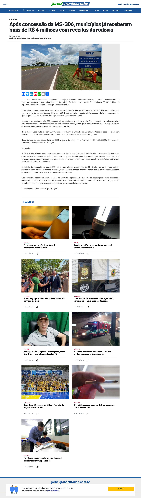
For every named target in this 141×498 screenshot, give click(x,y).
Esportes (72, 10)
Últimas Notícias (28, 10)
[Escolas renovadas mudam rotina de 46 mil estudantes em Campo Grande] (45, 435)
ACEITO (121, 489)
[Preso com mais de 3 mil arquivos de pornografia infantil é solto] (45, 222)
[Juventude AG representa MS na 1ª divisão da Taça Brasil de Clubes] (45, 382)
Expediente (128, 10)
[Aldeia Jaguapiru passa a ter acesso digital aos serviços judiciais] (45, 275)
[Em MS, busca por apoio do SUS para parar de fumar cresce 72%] (96, 382)
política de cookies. (53, 491)
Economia (115, 10)
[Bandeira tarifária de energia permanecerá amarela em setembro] (96, 222)
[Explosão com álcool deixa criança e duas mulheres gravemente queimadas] (96, 329)
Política (105, 10)
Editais (62, 10)
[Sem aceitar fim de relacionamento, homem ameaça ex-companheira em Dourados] (96, 275)
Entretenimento (84, 10)
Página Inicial (13, 10)
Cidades (52, 10)
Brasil (97, 10)
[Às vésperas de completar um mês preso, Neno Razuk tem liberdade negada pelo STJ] (45, 329)
